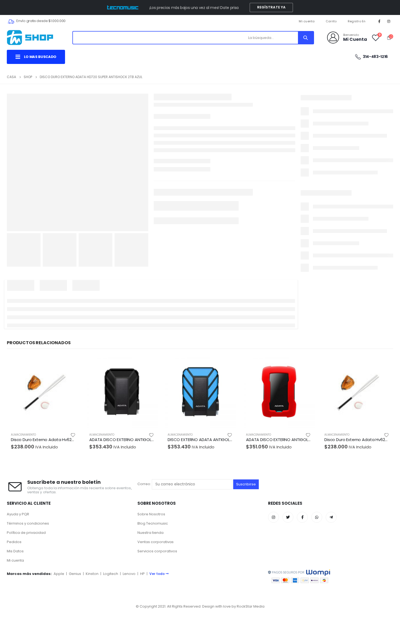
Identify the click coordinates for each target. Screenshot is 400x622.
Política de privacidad (26, 532)
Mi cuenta (307, 21)
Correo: (144, 484)
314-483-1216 (375, 56)
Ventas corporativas (155, 541)
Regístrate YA (271, 7)
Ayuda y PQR (18, 514)
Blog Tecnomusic (152, 523)
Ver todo (157, 573)
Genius (75, 573)
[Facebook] (379, 21)
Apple (59, 573)
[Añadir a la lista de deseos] (73, 434)
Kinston (92, 573)
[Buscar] (305, 38)
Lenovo (129, 573)
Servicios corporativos (157, 551)
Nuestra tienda (150, 532)
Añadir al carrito (71, 364)
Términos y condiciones (28, 523)
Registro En (357, 21)
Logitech (110, 573)
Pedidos (14, 541)
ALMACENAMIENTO (23, 435)
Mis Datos (15, 551)
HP (142, 573)
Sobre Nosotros (151, 514)
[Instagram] (389, 21)
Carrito (331, 21)
